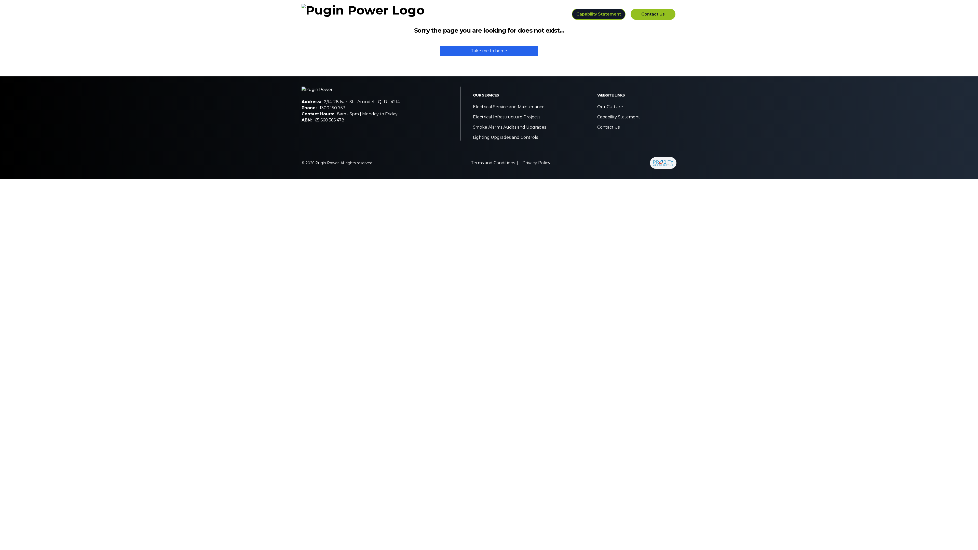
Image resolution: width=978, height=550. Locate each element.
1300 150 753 (332, 107)
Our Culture (610, 106)
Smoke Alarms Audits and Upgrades (509, 127)
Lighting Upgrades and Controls (505, 137)
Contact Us (653, 14)
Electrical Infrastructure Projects (506, 117)
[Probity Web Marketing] (663, 163)
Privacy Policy (536, 162)
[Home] (363, 14)
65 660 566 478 (329, 120)
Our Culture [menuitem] (534, 14)
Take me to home (489, 50)
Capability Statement (598, 14)
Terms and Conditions (493, 162)
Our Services (490, 14)
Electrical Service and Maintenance (509, 106)
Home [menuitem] (454, 14)
